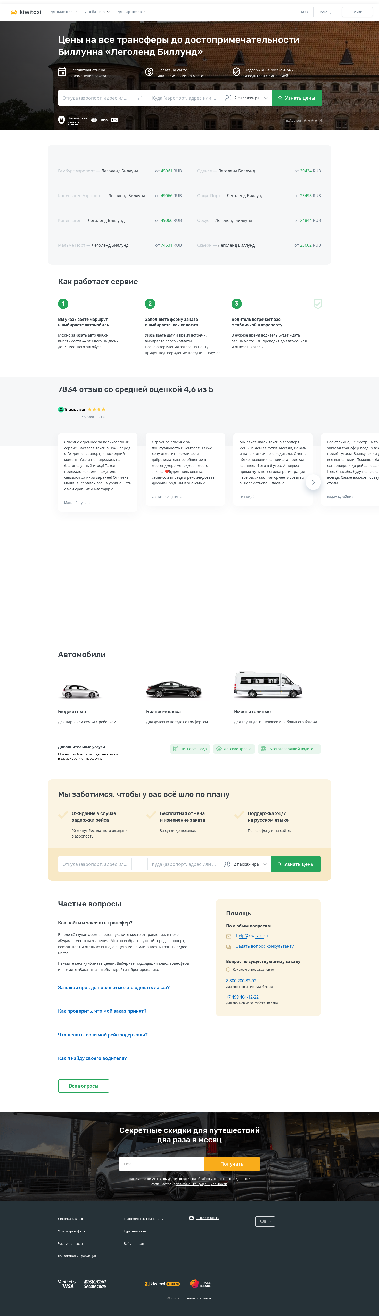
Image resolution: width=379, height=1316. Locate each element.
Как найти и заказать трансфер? (95, 923)
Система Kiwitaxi (70, 1219)
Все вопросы (83, 1086)
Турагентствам (135, 1231)
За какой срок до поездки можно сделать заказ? (114, 988)
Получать (231, 1164)
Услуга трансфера (71, 1231)
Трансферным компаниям (144, 1219)
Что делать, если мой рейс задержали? (103, 1035)
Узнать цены (299, 98)
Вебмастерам (134, 1243)
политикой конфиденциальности (201, 1184)
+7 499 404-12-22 (242, 997)
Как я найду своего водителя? (92, 1058)
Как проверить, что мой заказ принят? (102, 1011)
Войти (357, 12)
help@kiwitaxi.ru (252, 935)
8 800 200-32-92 (241, 981)
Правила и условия (197, 1298)
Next (313, 482)
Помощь (325, 12)
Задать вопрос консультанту (265, 946)
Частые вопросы (70, 1243)
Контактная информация (77, 1256)
